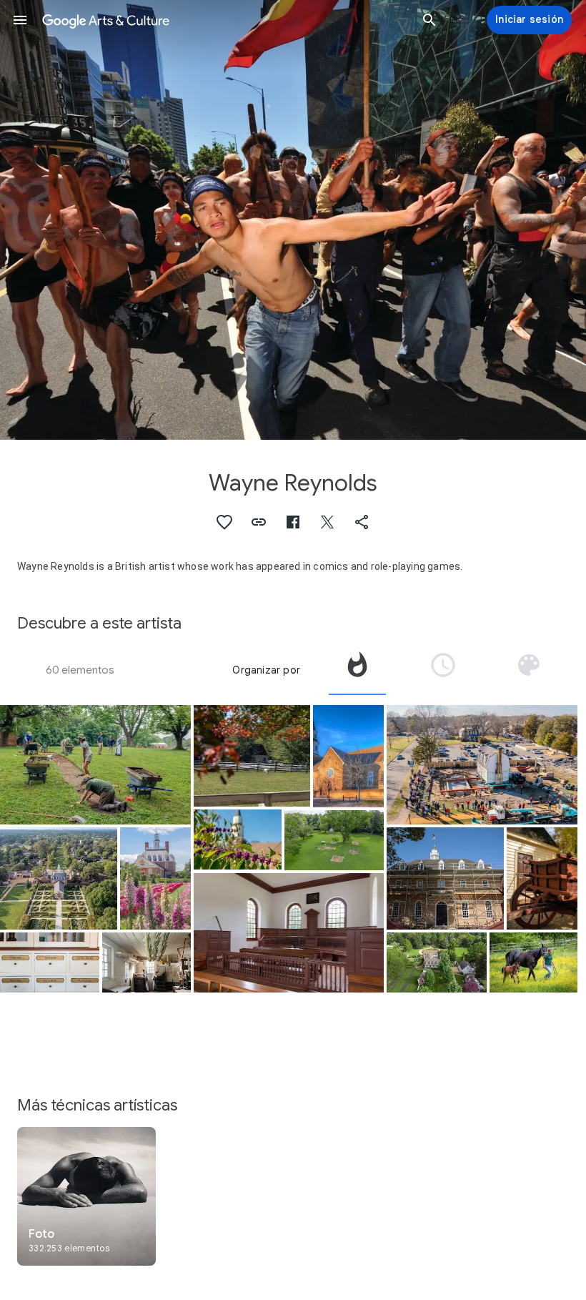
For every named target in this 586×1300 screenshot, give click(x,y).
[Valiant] (533, 962)
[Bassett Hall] (436, 962)
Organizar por (266, 670)
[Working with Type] (146, 962)
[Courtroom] (289, 933)
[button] (20, 20)
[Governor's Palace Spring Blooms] (155, 878)
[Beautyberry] (238, 839)
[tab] (357, 670)
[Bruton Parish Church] (348, 756)
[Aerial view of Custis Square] (334, 840)
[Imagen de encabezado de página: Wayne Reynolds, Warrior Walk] (293, 220)
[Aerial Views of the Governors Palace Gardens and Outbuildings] (58, 878)
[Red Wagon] (542, 878)
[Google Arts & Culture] (224, 20)
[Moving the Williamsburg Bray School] (482, 764)
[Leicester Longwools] (252, 756)
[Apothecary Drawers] (49, 962)
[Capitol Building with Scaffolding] (445, 878)
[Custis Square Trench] (95, 764)
